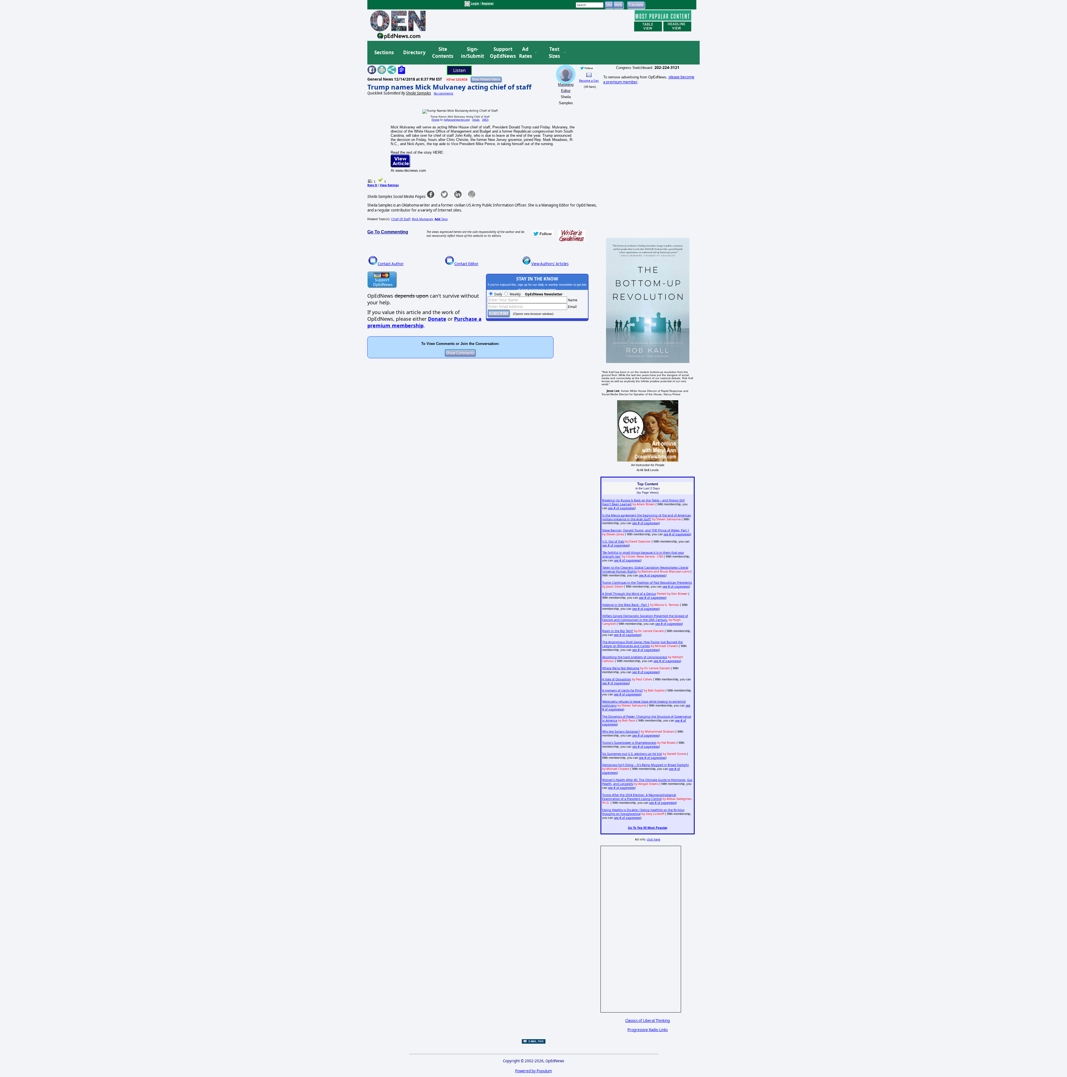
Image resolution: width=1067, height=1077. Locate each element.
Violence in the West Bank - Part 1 (625, 605)
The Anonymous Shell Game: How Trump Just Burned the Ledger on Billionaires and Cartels (642, 644)
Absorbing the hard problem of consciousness (634, 657)
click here (653, 839)
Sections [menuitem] (384, 52)
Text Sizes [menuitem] (554, 52)
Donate (437, 318)
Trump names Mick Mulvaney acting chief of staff (449, 86)
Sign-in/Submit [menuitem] (472, 52)
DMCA (485, 119)
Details (476, 119)
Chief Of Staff (400, 219)
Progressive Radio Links (647, 1029)
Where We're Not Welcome (620, 668)
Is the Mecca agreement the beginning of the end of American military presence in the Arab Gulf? (646, 517)
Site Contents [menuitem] (442, 52)
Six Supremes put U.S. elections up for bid (632, 754)
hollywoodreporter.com (456, 119)
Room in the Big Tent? (617, 631)
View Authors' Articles (550, 263)
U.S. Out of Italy (613, 541)
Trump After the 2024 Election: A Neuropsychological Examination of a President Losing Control (639, 797)
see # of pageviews (621, 508)
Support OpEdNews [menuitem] (501, 52)
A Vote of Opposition (616, 679)
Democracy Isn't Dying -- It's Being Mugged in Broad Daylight (645, 765)
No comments (443, 93)
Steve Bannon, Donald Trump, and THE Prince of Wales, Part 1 (645, 530)
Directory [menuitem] (414, 52)
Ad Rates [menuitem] (525, 52)
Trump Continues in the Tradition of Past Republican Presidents (647, 582)
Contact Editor (466, 263)
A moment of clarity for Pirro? (622, 690)
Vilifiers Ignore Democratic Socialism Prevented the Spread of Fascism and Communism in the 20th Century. (645, 618)
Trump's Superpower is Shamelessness (629, 743)
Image (435, 119)
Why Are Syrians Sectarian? (621, 731)
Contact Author (391, 263)
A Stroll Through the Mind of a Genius (629, 594)
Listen (459, 70)
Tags (441, 219)
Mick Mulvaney (422, 219)
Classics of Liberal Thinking (647, 1020)
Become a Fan (589, 81)
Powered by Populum (533, 1070)
